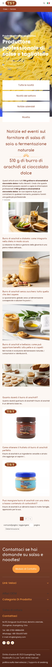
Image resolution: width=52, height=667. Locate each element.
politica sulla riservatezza (14, 662)
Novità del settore (26, 95)
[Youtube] (12, 642)
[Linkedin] (8, 642)
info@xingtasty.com (17, 637)
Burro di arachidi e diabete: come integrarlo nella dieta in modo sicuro (24, 240)
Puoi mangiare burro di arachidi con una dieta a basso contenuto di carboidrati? (25, 502)
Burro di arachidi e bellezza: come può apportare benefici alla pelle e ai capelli (22, 346)
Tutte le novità (26, 85)
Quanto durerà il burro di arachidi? (20, 397)
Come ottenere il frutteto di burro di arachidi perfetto (25, 449)
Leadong (44, 662)
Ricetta (26, 117)
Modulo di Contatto (26, 568)
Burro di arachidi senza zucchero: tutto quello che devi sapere (25, 293)
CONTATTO (13, 64)
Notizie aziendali (26, 106)
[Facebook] (4, 642)
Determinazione (12, 529)
